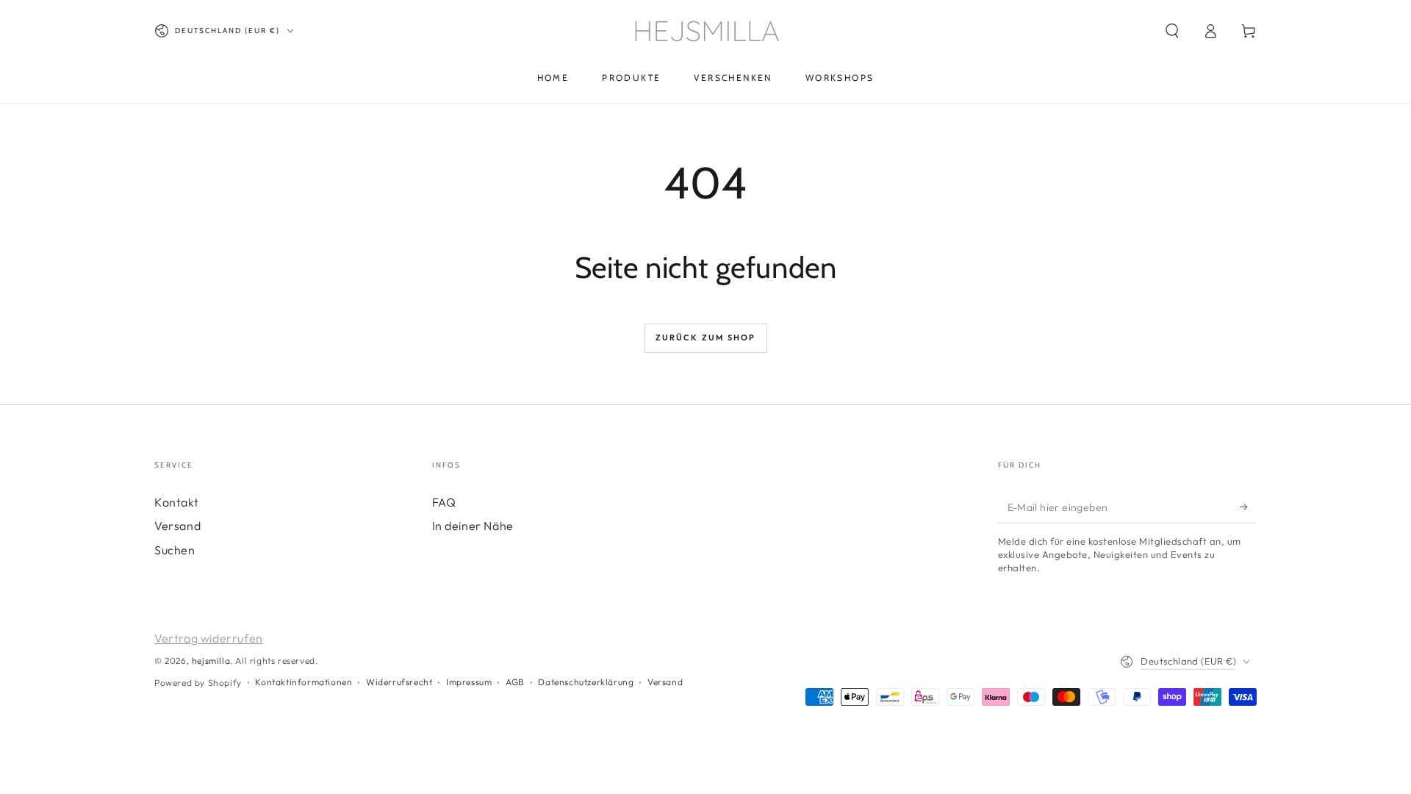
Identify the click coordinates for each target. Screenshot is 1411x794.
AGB (515, 681)
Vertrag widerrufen (208, 638)
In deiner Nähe (473, 525)
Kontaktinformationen (303, 681)
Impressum (469, 681)
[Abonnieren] (1248, 506)
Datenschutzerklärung (585, 681)
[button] (1172, 31)
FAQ (444, 502)
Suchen (174, 550)
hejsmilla (211, 660)
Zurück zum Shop (706, 337)
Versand (177, 525)
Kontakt (176, 502)
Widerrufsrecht (399, 681)
